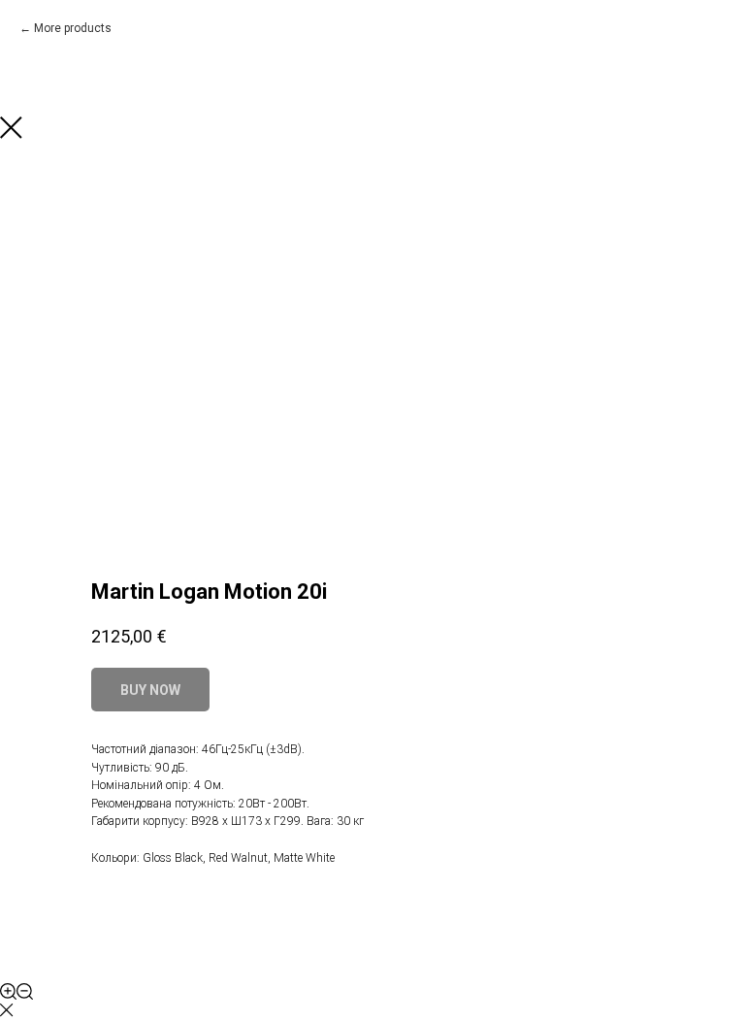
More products (73, 28)
